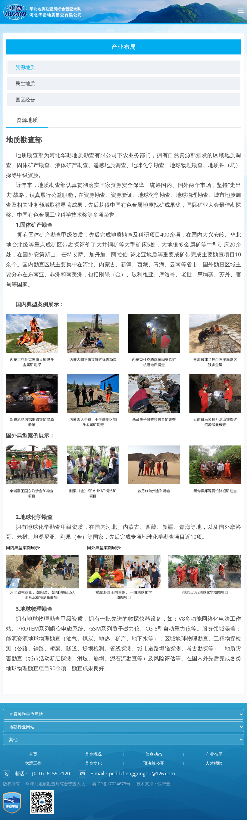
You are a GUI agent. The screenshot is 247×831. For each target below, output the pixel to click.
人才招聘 (213, 763)
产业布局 (213, 754)
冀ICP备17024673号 (111, 783)
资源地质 (25, 67)
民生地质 (25, 83)
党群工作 (33, 763)
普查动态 (153, 754)
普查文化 (93, 763)
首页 (33, 754)
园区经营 (25, 99)
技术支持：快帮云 (153, 783)
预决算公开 (153, 763)
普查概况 (93, 754)
